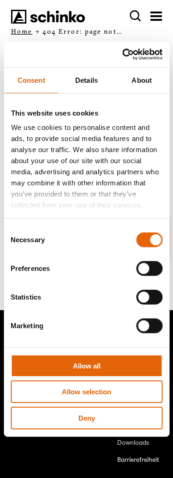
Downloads (133, 442)
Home (21, 31)
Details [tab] (86, 80)
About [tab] (141, 80)
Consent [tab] (31, 80)
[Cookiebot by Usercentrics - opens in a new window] (123, 55)
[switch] (149, 268)
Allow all (87, 365)
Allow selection (86, 392)
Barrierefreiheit (138, 459)
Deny (86, 418)
